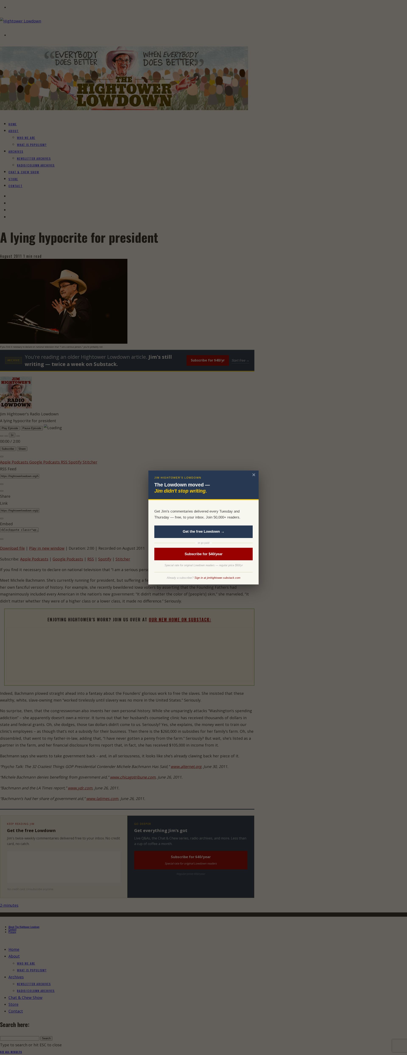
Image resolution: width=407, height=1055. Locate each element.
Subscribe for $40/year (204, 554)
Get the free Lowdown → (203, 532)
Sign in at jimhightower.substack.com (217, 577)
